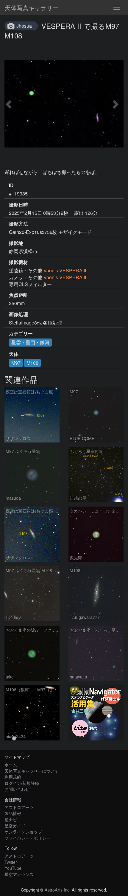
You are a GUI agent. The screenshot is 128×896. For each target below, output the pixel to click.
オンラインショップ (23, 831)
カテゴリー (21, 333)
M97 (16, 362)
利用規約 (12, 777)
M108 (32, 362)
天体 (13, 354)
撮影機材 (18, 262)
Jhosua (24, 25)
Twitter (10, 862)
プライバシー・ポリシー (27, 838)
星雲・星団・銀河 (30, 342)
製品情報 (12, 813)
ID (11, 185)
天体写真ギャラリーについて (31, 771)
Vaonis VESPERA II (64, 270)
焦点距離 (18, 295)
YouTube (12, 868)
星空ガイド (14, 825)
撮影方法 (18, 223)
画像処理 (18, 314)
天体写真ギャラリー (31, 7)
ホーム (10, 764)
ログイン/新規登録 (21, 783)
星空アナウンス (19, 874)
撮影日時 (18, 204)
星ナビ (10, 819)
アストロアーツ (19, 807)
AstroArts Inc (57, 889)
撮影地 (16, 243)
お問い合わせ (16, 789)
